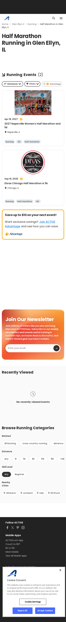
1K (16, 458)
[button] (32, 84)
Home (5, 24)
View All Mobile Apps (16, 555)
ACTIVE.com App (14, 540)
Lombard (28, 493)
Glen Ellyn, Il (18, 24)
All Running (10, 443)
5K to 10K (10, 548)
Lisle (41, 493)
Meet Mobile (12, 551)
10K (42, 458)
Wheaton (11, 493)
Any (6, 458)
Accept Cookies (45, 610)
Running (32, 24)
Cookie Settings (33, 601)
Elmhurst (55, 493)
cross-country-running (34, 443)
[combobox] (12, 84)
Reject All (22, 610)
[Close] (60, 570)
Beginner (19, 474)
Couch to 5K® (13, 544)
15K (52, 458)
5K (24, 458)
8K (33, 458)
